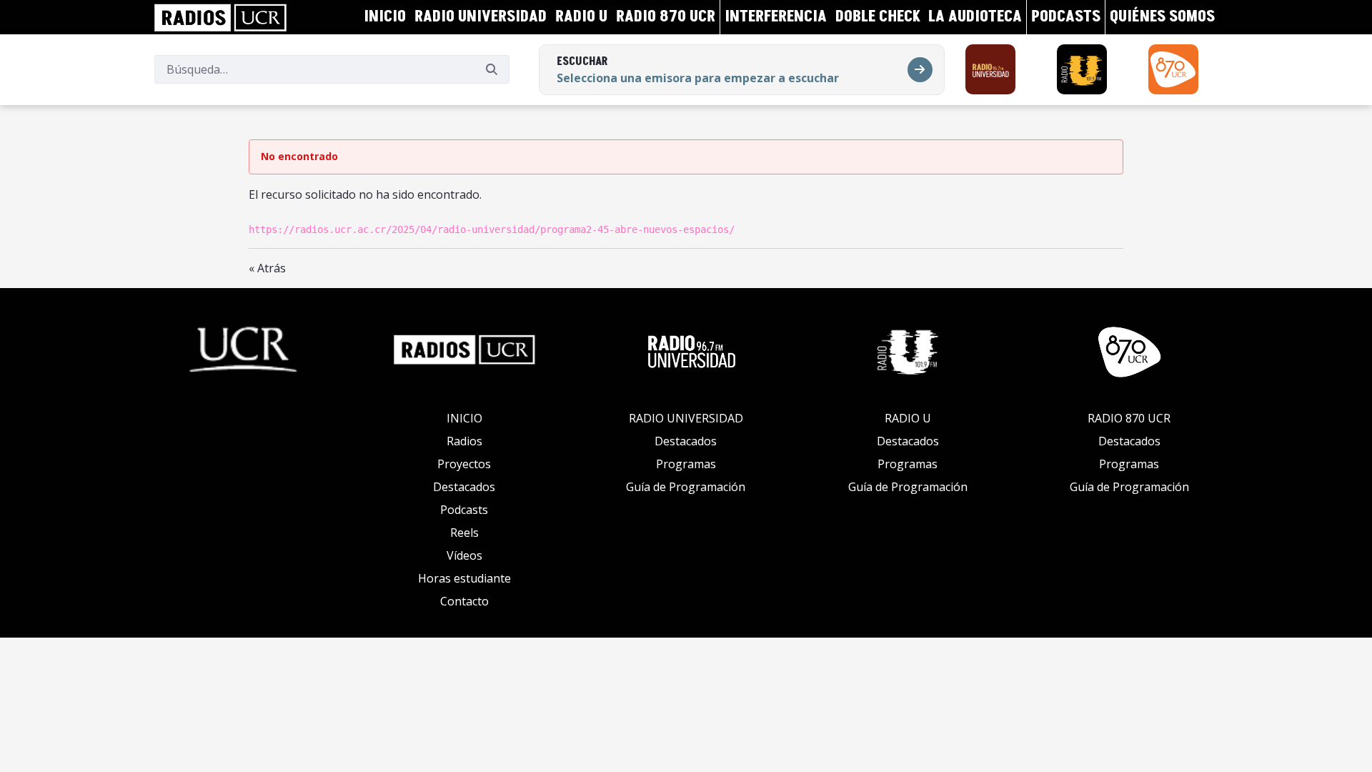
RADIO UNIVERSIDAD (686, 418)
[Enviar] (491, 69)
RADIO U (908, 418)
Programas (686, 464)
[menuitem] (384, 17)
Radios (464, 441)
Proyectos (464, 464)
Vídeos (464, 555)
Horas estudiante (464, 578)
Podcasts (464, 510)
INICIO (464, 418)
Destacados (464, 487)
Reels (464, 532)
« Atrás (267, 268)
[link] (220, 17)
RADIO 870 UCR (1129, 418)
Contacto (464, 601)
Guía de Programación (685, 487)
